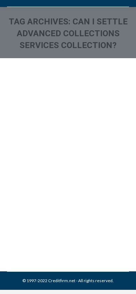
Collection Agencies (34, 220)
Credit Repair (67, 220)
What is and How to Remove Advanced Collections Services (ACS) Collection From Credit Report (63, 176)
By (57, 228)
